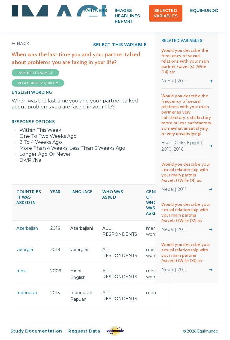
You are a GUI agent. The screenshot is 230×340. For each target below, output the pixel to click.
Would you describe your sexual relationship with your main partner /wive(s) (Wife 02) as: (185, 212)
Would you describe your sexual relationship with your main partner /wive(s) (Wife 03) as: (185, 252)
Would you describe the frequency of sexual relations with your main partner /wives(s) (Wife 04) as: (185, 61)
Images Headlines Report (127, 16)
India (21, 270)
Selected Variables (166, 13)
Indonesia (26, 292)
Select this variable (119, 44)
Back (23, 43)
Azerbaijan (27, 228)
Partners (95, 10)
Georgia (24, 249)
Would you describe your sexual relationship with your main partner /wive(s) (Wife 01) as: (185, 172)
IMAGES (59, 10)
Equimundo (204, 10)
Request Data (84, 331)
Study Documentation (36, 331)
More (210, 81)
